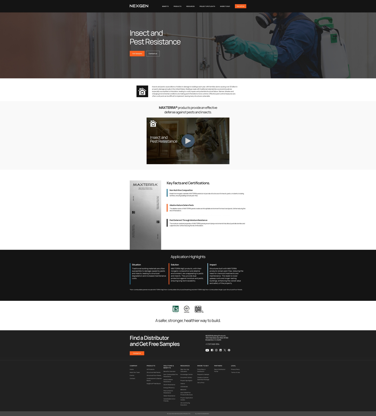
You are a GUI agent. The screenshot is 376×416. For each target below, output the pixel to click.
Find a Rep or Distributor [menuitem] (201, 370)
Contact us (153, 54)
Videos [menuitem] (182, 383)
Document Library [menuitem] (186, 377)
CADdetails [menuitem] (184, 386)
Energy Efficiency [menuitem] (169, 388)
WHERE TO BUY (225, 6)
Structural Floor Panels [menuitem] (154, 375)
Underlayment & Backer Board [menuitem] (154, 379)
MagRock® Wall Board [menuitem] (154, 383)
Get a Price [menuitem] (200, 382)
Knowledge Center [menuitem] (186, 374)
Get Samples (137, 54)
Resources (190, 6)
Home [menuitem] (132, 369)
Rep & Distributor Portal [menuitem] (219, 370)
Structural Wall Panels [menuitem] (153, 372)
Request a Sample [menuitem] (203, 374)
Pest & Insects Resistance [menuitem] (168, 392)
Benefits (165, 6)
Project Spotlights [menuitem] (186, 380)
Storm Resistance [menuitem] (169, 385)
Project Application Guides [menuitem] (186, 399)
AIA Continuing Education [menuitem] (185, 404)
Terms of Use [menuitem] (235, 372)
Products (177, 6)
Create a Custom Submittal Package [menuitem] (203, 378)
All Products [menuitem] (150, 369)
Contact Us (137, 353)
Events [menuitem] (132, 375)
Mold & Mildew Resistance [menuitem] (168, 381)
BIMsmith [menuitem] (183, 390)
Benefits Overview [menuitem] (169, 371)
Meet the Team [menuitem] (135, 372)
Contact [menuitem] (132, 378)
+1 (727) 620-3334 (212, 344)
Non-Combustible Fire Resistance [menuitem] (171, 375)
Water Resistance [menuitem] (169, 396)
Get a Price (240, 6)
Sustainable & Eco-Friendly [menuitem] (170, 400)
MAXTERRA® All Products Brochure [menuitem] (186, 394)
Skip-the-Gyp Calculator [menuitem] (184, 370)
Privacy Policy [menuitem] (235, 369)
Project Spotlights (207, 6)
